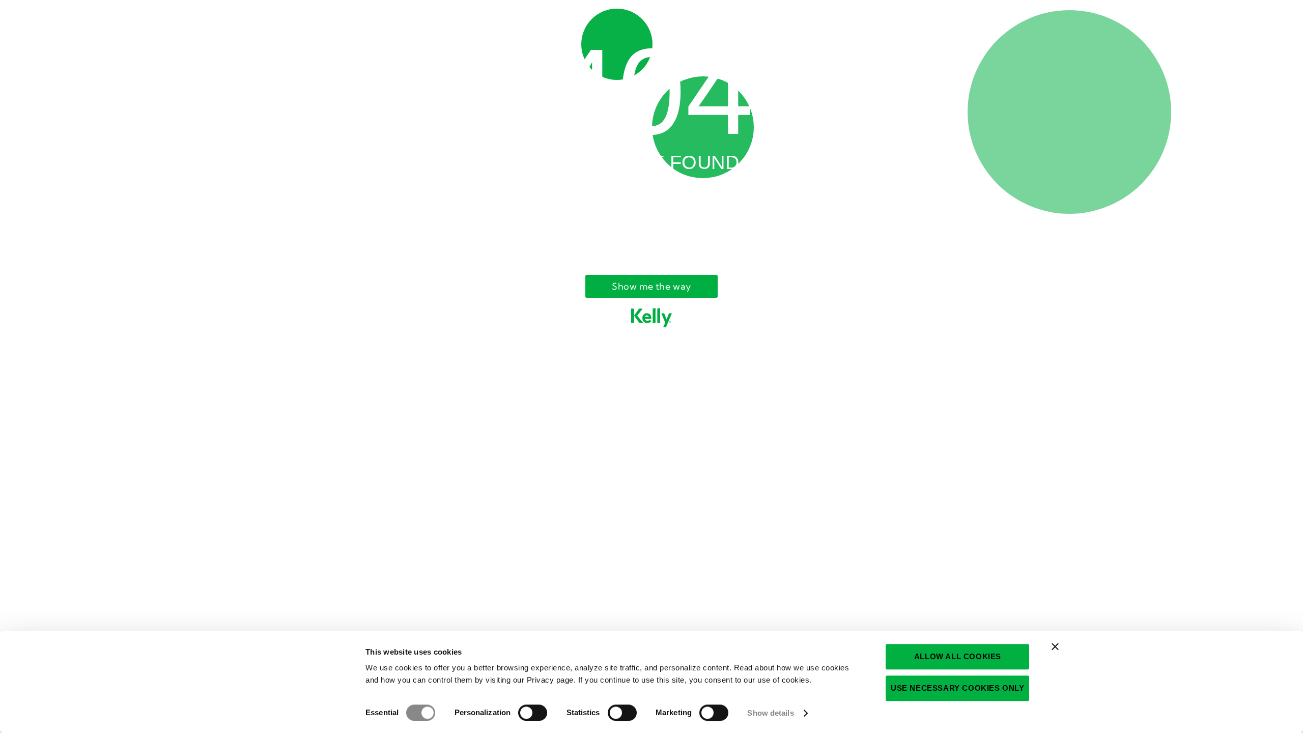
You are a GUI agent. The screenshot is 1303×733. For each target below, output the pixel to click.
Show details (770, 713)
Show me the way (651, 286)
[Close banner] (1055, 646)
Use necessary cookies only (958, 688)
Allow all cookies (957, 656)
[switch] (532, 712)
